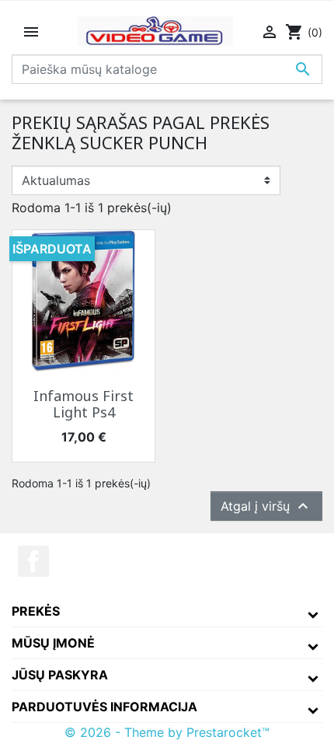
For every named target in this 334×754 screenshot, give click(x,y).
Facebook (33, 561)
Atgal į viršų (266, 506)
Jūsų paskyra (60, 674)
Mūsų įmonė (53, 643)
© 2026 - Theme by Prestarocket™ (167, 732)
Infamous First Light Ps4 (83, 404)
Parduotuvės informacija (104, 706)
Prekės (36, 611)
